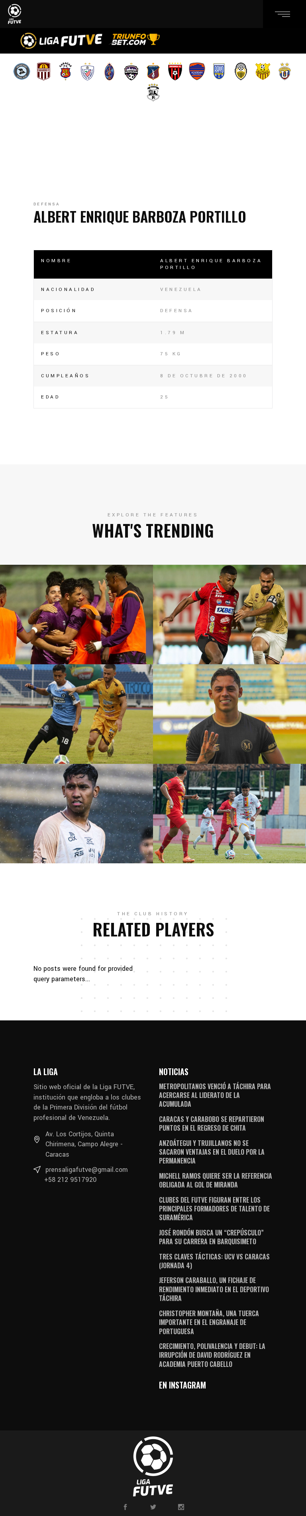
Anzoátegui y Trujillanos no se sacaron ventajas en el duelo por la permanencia (212, 1152)
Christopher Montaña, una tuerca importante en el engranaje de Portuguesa (209, 1322)
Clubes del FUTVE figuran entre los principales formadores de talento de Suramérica (214, 1209)
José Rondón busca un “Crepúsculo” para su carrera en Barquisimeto (211, 1237)
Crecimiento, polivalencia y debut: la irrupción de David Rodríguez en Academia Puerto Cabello (212, 1355)
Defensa (46, 204)
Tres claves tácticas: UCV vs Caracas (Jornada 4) (214, 1261)
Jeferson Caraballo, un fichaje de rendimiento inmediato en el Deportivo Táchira (214, 1289)
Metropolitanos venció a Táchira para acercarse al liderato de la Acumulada (215, 1095)
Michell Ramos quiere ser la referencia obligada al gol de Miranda (215, 1180)
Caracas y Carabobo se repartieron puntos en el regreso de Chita (211, 1123)
